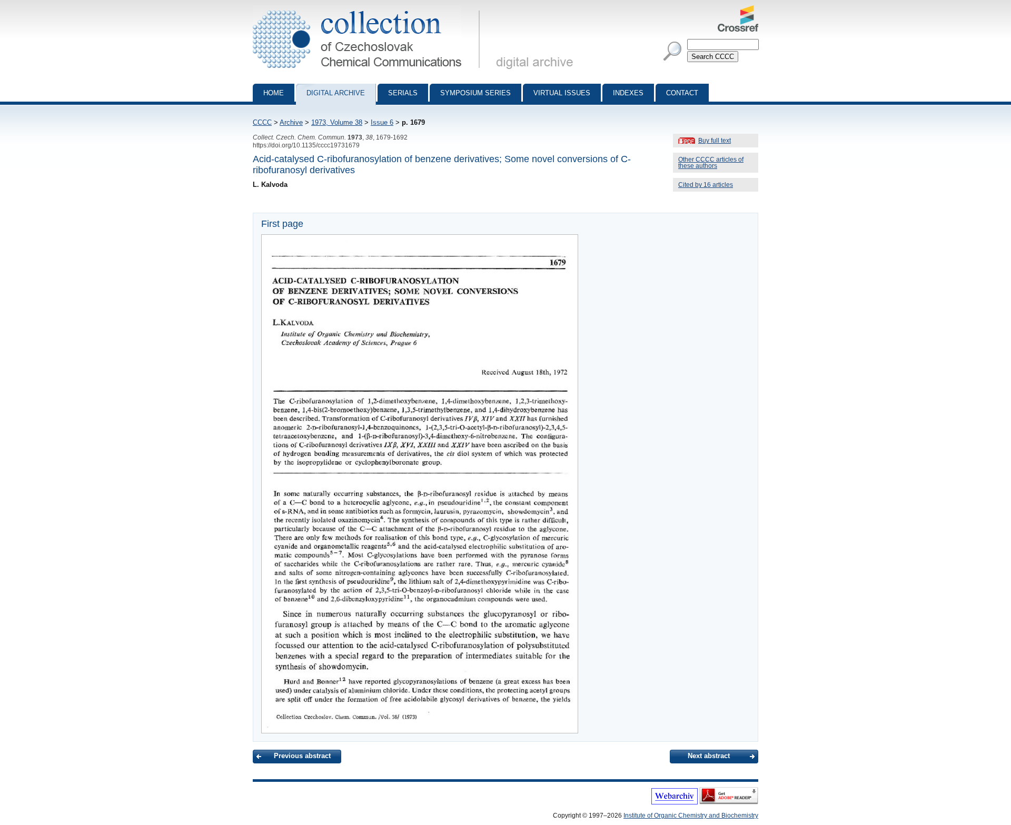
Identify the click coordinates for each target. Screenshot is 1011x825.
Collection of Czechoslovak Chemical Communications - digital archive (369, 9)
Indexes (628, 93)
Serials (403, 93)
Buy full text (714, 140)
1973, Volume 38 (336, 122)
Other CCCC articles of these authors (711, 162)
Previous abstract (302, 756)
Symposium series (475, 93)
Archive (291, 122)
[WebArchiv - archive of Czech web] (674, 802)
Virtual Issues (561, 93)
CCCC (262, 122)
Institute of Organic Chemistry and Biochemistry (690, 815)
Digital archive (335, 93)
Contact (682, 93)
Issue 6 (382, 122)
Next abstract (709, 756)
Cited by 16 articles (705, 185)
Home (273, 93)
